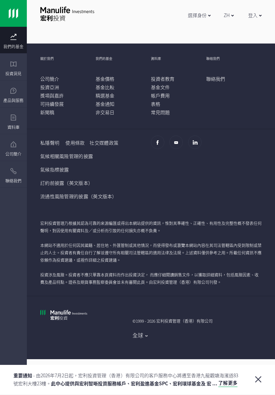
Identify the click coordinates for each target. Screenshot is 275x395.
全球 (138, 335)
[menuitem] (13, 41)
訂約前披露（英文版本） (66, 182)
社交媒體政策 (104, 142)
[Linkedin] (196, 146)
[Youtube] (177, 146)
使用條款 (75, 142)
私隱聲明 (49, 142)
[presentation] (13, 40)
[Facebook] (159, 146)
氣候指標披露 (54, 169)
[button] (199, 15)
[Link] (13, 13)
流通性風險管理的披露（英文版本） (78, 196)
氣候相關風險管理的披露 (66, 156)
